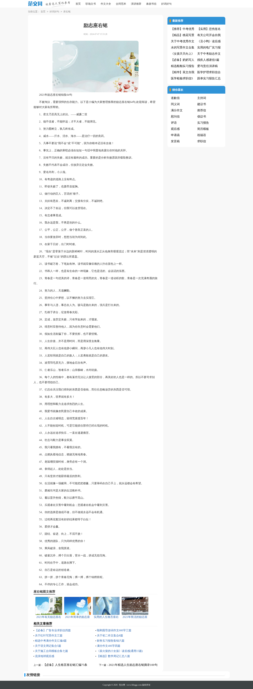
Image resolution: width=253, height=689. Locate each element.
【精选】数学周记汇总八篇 (113, 656)
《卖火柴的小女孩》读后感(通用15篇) (120, 650)
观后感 (175, 129)
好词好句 (166, 3)
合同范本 (121, 3)
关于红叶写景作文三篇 (48, 635)
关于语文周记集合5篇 (48, 645)
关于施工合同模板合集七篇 (51, 650)
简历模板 (203, 129)
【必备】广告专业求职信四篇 (53, 630)
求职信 (201, 141)
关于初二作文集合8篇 (110, 635)
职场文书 (91, 3)
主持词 (201, 98)
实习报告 (203, 122)
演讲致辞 (136, 3)
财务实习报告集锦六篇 (110, 640)
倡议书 (201, 116)
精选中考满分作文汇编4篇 (51, 640)
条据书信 (151, 3)
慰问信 (175, 116)
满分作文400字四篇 (108, 645)
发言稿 (175, 141)
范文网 (122, 685)
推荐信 (201, 110)
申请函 (175, 135)
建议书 (201, 104)
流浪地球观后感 (44, 656)
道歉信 (175, 98)
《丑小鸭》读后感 (209, 41)
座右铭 (67, 11)
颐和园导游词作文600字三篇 (114, 630)
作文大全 (106, 3)
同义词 (175, 104)
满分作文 (177, 110)
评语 (174, 122)
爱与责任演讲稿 (207, 66)
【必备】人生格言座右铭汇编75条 (65, 664)
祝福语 (201, 135)
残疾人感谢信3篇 (208, 59)
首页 (78, 3)
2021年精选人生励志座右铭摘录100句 (133, 664)
